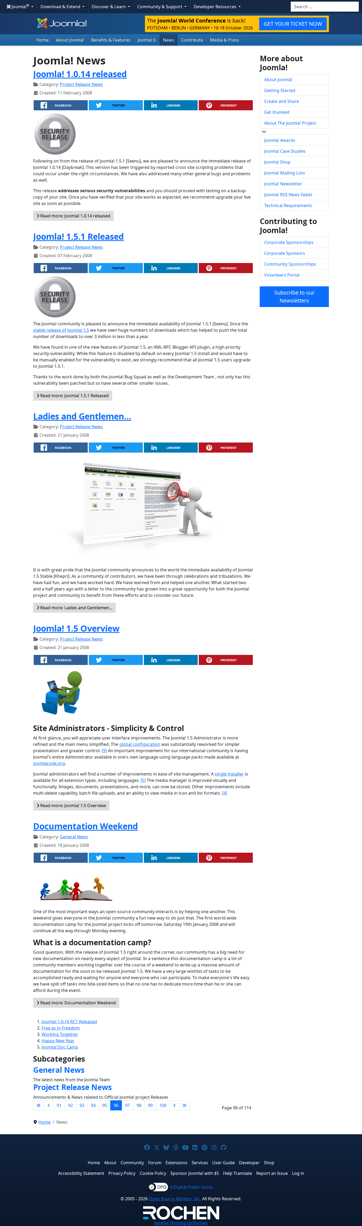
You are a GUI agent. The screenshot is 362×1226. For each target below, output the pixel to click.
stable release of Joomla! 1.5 (61, 330)
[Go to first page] (38, 1105)
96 (116, 1105)
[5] (143, 780)
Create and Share (281, 101)
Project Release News (81, 84)
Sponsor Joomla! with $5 (194, 1173)
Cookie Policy (153, 1173)
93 (82, 1105)
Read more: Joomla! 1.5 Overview (72, 805)
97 (127, 1105)
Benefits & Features (110, 40)
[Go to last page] (184, 1105)
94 (93, 1105)
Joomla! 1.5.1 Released (78, 236)
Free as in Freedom (61, 1028)
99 (150, 1105)
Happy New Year (58, 1041)
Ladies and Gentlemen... (82, 416)
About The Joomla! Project (290, 123)
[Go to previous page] (49, 1105)
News (168, 40)
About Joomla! (70, 40)
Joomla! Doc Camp (60, 1047)
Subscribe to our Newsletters (294, 296)
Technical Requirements (288, 205)
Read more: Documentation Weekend (77, 1003)
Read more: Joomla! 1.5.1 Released (74, 396)
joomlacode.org (49, 763)
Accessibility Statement (81, 1173)
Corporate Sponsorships (289, 242)
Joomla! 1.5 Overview (76, 628)
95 (104, 1105)
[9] (104, 751)
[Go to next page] (174, 1105)
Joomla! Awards (279, 140)
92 (70, 1105)
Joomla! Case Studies (285, 151)
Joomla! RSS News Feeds (288, 195)
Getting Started (279, 90)
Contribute (192, 40)
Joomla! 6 (147, 40)
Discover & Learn (109, 7)
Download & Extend (61, 7)
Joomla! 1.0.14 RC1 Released (69, 1021)
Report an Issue (272, 1173)
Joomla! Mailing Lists (284, 173)
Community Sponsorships (290, 264)
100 (162, 1105)
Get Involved (276, 112)
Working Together (60, 1034)
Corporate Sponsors (284, 253)
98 (138, 1105)
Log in (298, 1173)
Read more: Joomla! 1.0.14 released (74, 216)
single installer (229, 774)
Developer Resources (215, 7)
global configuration (139, 744)
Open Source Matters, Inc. (175, 1199)
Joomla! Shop (277, 162)
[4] (224, 793)
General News (74, 837)
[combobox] (325, 7)
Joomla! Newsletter (283, 184)
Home (43, 40)
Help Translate (237, 1173)
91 (59, 1105)
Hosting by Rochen (181, 1223)
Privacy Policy (121, 1173)
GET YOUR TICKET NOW (293, 23)
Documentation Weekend (85, 826)
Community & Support (160, 7)
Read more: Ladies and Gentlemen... (75, 608)
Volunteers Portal (281, 275)
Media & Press (224, 40)
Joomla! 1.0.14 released (80, 74)
